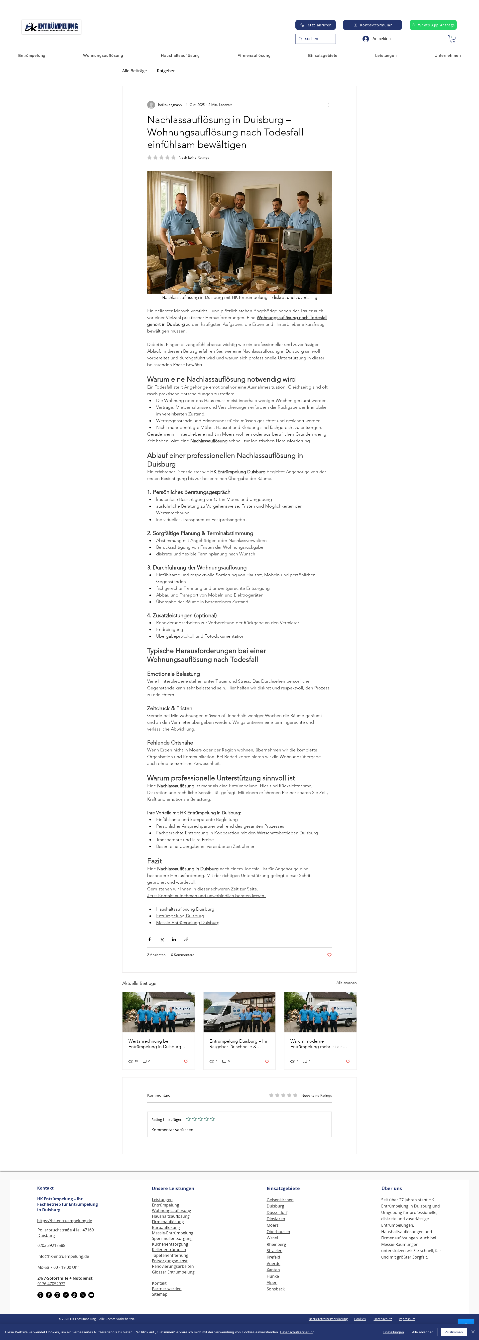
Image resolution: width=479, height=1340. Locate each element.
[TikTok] (74, 1295)
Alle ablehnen (423, 1332)
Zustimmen (454, 1332)
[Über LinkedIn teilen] (174, 939)
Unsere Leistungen (173, 1188)
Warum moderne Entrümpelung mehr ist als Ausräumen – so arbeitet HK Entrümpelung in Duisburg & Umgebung (319, 1043)
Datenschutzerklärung (297, 1332)
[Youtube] (91, 1295)
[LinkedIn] (66, 1295)
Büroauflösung (166, 1227)
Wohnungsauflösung (171, 1210)
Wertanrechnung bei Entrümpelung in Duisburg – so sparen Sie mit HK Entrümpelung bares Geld (156, 1043)
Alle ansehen (347, 982)
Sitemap (159, 1294)
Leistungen (162, 1199)
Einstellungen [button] (393, 1332)
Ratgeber (166, 70)
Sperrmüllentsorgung (172, 1238)
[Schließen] (473, 1332)
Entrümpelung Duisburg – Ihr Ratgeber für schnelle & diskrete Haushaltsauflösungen (238, 1043)
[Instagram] (57, 1295)
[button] (452, 39)
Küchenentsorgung (170, 1244)
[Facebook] (49, 1295)
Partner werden (167, 1288)
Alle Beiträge (134, 70)
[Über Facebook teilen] (149, 939)
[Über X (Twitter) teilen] (161, 939)
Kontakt (45, 1188)
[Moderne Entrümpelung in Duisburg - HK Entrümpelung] (320, 1012)
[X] (83, 1295)
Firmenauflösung (168, 1221)
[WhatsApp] (40, 1295)
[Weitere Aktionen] (329, 105)
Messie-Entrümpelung (172, 1233)
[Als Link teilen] (186, 939)
